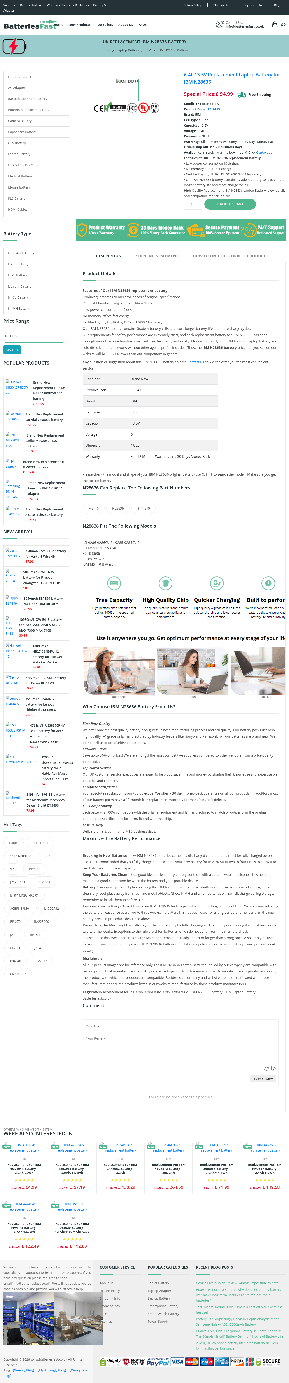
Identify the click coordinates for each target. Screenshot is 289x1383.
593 (47, 856)
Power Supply (158, 1321)
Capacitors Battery (22, 132)
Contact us (264, 152)
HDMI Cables (18, 209)
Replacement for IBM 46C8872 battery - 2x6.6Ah (168, 1169)
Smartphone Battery (163, 1306)
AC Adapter (16, 87)
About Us (125, 24)
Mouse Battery (19, 187)
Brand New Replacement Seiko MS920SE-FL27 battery (45, 440)
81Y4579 (143, 508)
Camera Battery (20, 121)
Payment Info (110, 1306)
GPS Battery (17, 143)
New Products (80, 24)
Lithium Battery (19, 286)
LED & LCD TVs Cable (23, 165)
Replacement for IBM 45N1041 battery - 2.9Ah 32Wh (24, 1169)
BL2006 (15, 948)
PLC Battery (16, 198)
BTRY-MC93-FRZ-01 (24, 895)
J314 (38, 948)
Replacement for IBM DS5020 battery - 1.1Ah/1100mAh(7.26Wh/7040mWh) (72, 1228)
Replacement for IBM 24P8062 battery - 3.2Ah (120, 1169)
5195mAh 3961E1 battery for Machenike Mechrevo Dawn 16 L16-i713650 (45, 799)
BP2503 (34, 869)
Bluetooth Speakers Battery (28, 110)
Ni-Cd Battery (18, 297)
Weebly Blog (23, 1370)
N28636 (118, 508)
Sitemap (106, 1321)
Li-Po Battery (17, 275)
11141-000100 (20, 856)
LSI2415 (214, 109)
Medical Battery (20, 176)
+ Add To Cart (230, 204)
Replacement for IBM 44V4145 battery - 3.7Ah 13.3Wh (24, 1228)
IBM (148, 50)
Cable (13, 843)
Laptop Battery (128, 50)
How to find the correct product (229, 255)
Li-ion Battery (18, 264)
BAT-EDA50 (39, 843)
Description (109, 255)
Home (58, 24)
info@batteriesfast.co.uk (245, 26)
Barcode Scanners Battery (27, 99)
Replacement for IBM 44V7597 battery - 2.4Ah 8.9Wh (265, 1169)
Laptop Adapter (20, 76)
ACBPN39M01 (20, 908)
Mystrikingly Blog (52, 1370)
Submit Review (263, 1079)
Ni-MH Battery (19, 308)
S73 (13, 869)
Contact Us (195, 362)
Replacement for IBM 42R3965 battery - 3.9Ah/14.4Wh (72, 1169)
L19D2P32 (51, 908)
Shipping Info (110, 1298)
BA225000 (41, 921)
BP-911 (35, 934)
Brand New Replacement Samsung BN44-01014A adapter (46, 488)
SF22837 (41, 961)
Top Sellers (104, 24)
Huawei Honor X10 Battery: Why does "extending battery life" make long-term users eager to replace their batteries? (238, 1295)
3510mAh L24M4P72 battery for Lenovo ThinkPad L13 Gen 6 (40, 704)
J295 (13, 934)
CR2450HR (18, 974)
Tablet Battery (158, 1283)
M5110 (94, 508)
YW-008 (44, 882)
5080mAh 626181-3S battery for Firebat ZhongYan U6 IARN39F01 (42, 577)
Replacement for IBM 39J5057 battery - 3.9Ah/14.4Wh (216, 1169)
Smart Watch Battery (163, 1314)
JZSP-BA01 (17, 882)
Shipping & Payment (157, 255)
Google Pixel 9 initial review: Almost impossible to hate (237, 1283)
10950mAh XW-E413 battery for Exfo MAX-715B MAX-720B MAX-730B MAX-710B (41, 624)
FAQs (142, 24)
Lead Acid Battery (21, 253)
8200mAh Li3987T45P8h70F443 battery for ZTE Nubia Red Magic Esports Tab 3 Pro (57, 768)
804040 (15, 961)
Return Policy (110, 1291)
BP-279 (15, 921)
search (12, 349)
